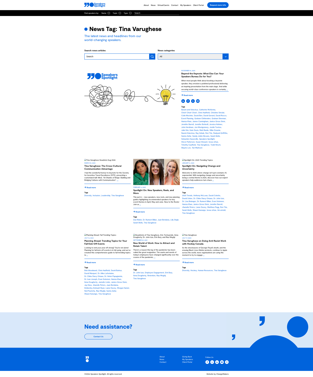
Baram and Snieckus (189, 109)
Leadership (105, 195)
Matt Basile (204, 130)
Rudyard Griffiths (220, 133)
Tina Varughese (203, 145)
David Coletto (214, 195)
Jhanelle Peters (188, 207)
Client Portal (198, 5)
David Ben (198, 115)
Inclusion (96, 195)
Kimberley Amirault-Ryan (94, 288)
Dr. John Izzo (218, 198)
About (146, 5)
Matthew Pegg (213, 207)
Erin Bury (168, 272)
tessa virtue (213, 142)
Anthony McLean (200, 195)
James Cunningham (200, 121)
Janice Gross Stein (217, 121)
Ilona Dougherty (90, 282)
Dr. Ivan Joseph (90, 279)
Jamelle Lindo (104, 282)
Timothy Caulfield (188, 145)
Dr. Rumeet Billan (150, 220)
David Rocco (221, 115)
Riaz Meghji (100, 291)
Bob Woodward (90, 270)
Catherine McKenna (207, 109)
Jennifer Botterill (201, 124)
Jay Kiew (88, 285)
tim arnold (221, 210)
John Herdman (187, 127)
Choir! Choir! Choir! (189, 112)
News (153, 5)
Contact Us (98, 336)
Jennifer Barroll (187, 124)
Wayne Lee (186, 148)
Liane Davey (201, 207)
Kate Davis (194, 130)
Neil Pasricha (89, 291)
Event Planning (187, 118)
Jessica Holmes (215, 124)
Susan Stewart (201, 142)
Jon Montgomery (201, 127)
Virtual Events (163, 5)
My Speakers (185, 5)
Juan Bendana (163, 220)
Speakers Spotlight (207, 139)
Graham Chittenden (202, 118)
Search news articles (95, 50)
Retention (151, 275)
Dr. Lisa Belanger (189, 201)
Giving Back (187, 357)
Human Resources (205, 270)
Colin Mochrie (187, 115)
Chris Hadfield (204, 112)
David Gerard (209, 115)
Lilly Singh (174, 220)
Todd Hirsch (215, 145)
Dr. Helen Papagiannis (113, 276)
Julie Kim (185, 130)
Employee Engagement (154, 272)
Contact (174, 5)
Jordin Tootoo (215, 127)
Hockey (193, 270)
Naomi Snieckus (188, 133)
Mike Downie (215, 130)
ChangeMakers (222, 374)
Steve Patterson (188, 142)
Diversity (88, 195)
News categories (166, 50)
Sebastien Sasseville (189, 139)
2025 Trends (187, 195)
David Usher (187, 198)
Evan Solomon (218, 201)
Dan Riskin (137, 220)
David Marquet (90, 273)
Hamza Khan (186, 121)
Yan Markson (197, 148)
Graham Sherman (219, 118)
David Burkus (116, 270)
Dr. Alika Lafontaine (106, 273)
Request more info (218, 5)
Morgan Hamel (123, 288)
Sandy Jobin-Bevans (200, 136)
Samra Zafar (186, 136)
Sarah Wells (215, 136)
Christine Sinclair (217, 112)
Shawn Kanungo (199, 210)
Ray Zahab (200, 133)
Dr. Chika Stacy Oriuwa (202, 198)
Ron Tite (208, 133)
